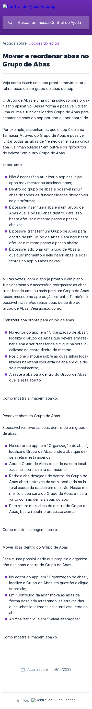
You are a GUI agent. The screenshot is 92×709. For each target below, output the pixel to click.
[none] (29, 7)
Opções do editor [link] (44, 43)
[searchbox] (46, 22)
